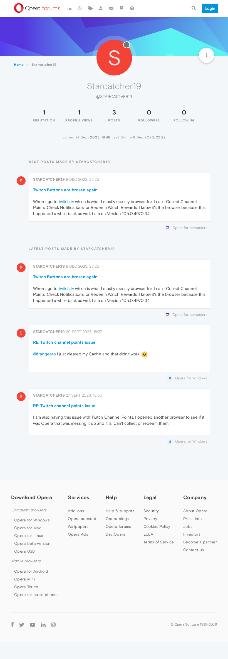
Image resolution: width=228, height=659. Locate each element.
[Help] (132, 8)
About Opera (195, 511)
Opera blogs (117, 518)
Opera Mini (24, 579)
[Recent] (80, 8)
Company (195, 497)
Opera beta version (32, 543)
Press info (192, 518)
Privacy (150, 518)
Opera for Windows (32, 520)
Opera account (82, 518)
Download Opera (31, 497)
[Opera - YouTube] (32, 624)
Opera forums (118, 526)
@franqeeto (44, 354)
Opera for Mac (27, 528)
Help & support (120, 511)
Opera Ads (78, 534)
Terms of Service (158, 542)
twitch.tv (66, 201)
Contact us (193, 550)
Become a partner (200, 542)
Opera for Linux (28, 535)
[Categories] (69, 8)
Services (78, 497)
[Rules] (122, 8)
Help (111, 497)
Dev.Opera (116, 534)
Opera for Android (31, 571)
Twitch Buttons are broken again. (65, 189)
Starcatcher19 (49, 179)
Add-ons (76, 511)
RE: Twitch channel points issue (64, 342)
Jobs (187, 526)
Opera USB (24, 551)
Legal (150, 497)
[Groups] (111, 8)
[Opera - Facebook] (12, 624)
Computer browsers (28, 510)
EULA (148, 534)
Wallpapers (78, 526)
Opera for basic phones (36, 594)
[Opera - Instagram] (53, 624)
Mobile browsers (26, 561)
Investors (191, 534)
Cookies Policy (156, 526)
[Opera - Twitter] (21, 624)
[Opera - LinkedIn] (43, 624)
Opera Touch (26, 587)
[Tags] (90, 8)
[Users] (101, 8)
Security (151, 511)
